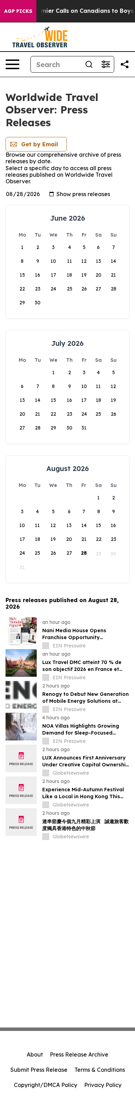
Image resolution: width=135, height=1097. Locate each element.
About (35, 1054)
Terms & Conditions (99, 1069)
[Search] (89, 64)
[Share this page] (124, 64)
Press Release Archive (79, 1054)
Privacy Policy (103, 1084)
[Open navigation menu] (12, 64)
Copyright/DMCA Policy (45, 1084)
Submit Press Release (39, 1069)
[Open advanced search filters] (105, 64)
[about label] (45, 645)
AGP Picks (18, 11)
